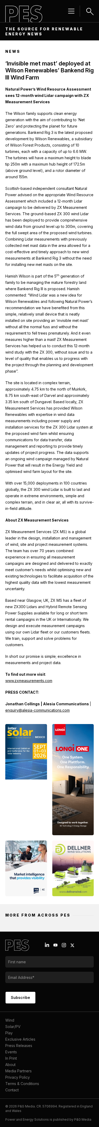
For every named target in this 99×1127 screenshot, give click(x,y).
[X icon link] (72, 945)
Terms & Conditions (22, 1083)
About (10, 1064)
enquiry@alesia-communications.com (37, 710)
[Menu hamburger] (71, 11)
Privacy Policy (17, 1077)
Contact (12, 1090)
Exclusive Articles (20, 1039)
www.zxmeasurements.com (28, 680)
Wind (9, 1020)
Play (9, 1033)
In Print (11, 1058)
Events (11, 1052)
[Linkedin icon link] (47, 945)
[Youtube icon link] (55, 945)
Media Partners (18, 1071)
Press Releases (18, 1045)
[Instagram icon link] (64, 945)
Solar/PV (13, 1026)
